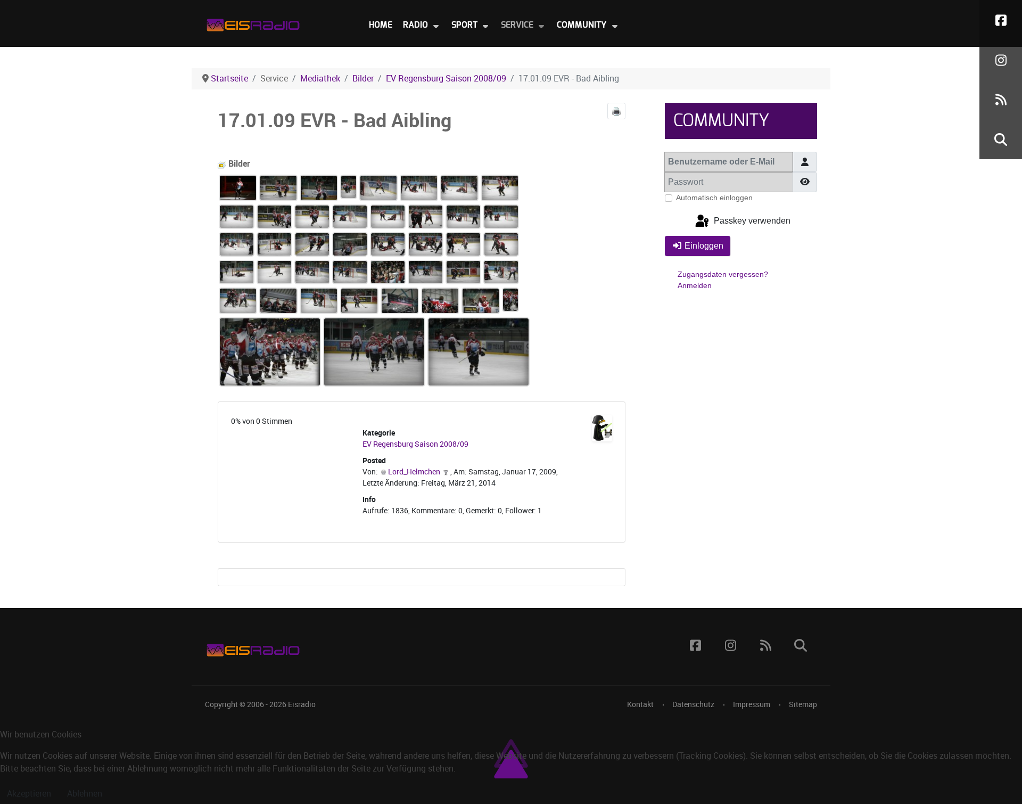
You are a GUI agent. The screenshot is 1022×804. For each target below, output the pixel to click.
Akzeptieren (29, 794)
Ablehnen (84, 794)
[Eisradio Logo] (253, 23)
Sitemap (803, 704)
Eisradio (302, 704)
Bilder (238, 164)
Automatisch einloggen (714, 197)
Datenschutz (693, 704)
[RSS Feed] (1000, 100)
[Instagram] (1000, 60)
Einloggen (704, 245)
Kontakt (640, 704)
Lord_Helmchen (414, 472)
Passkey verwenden (751, 221)
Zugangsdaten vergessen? (723, 274)
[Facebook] (1000, 20)
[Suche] (1000, 139)
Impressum (751, 704)
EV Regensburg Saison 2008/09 (415, 444)
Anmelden (695, 285)
